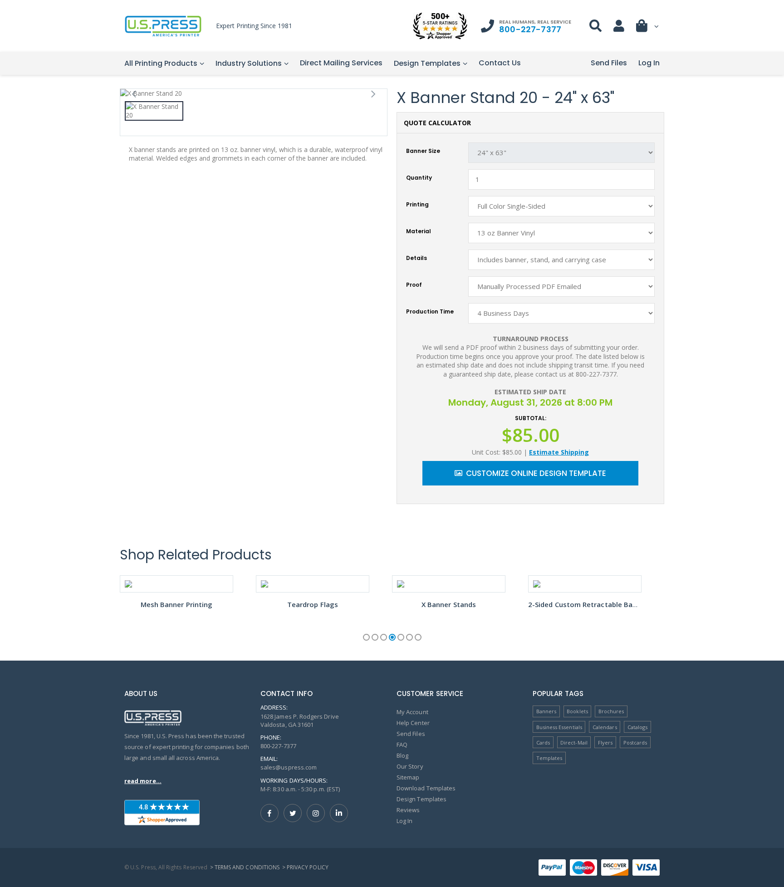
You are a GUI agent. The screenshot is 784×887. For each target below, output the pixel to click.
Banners (546, 711)
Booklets (577, 711)
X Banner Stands (448, 604)
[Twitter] (293, 813)
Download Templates (426, 788)
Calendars (605, 727)
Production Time (430, 311)
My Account (412, 712)
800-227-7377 (530, 29)
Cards (543, 742)
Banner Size (423, 151)
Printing (417, 204)
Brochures (611, 711)
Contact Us (500, 63)
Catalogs (637, 727)
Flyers (605, 742)
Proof (414, 285)
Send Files (609, 63)
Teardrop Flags (312, 604)
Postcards (635, 742)
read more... (143, 781)
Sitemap (408, 777)
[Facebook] (269, 813)
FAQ (402, 744)
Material (418, 231)
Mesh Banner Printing (177, 604)
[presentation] (134, 93)
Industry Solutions (249, 63)
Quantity (419, 177)
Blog (402, 755)
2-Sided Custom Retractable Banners (590, 604)
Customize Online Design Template (536, 473)
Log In (649, 63)
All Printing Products (160, 63)
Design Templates (427, 63)
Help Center (413, 723)
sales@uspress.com (288, 767)
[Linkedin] (339, 813)
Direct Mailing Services (341, 63)
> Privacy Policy (305, 867)
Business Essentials (559, 727)
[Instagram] (316, 813)
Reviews (408, 810)
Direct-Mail (574, 742)
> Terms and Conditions (244, 867)
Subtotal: (530, 418)
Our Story (410, 766)
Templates (549, 758)
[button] (648, 28)
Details (416, 258)
